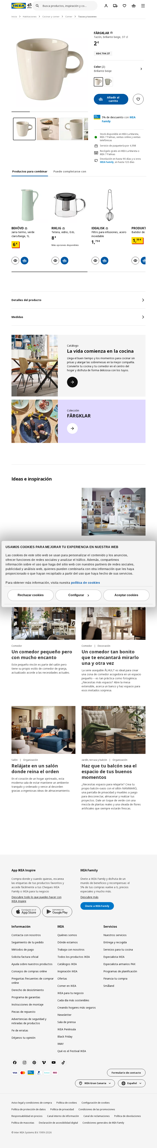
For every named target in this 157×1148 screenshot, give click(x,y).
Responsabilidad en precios (27, 1116)
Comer (68, 16)
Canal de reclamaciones (96, 1116)
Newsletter (64, 1015)
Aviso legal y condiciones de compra (31, 1102)
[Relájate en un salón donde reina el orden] (43, 730)
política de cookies (85, 582)
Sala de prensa (66, 1022)
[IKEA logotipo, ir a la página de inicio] (18, 6)
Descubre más (89, 897)
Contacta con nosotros (26, 935)
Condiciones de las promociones (96, 1109)
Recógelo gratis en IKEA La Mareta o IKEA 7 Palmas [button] (119, 152)
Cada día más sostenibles (73, 1000)
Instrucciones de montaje (27, 1004)
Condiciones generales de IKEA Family (103, 1122)
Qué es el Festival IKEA (71, 1051)
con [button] (119, 119)
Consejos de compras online (29, 971)
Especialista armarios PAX (119, 964)
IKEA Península (66, 1029)
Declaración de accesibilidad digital (58, 1122)
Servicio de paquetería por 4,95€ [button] (118, 145)
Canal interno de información (63, 1116)
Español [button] (132, 1083)
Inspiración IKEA (67, 971)
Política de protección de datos (28, 1109)
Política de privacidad (62, 1109)
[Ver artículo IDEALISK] (110, 205)
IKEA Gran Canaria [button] (95, 1083)
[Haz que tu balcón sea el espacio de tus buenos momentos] (114, 730)
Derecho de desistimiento (27, 990)
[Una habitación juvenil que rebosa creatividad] (114, 512)
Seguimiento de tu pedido (27, 942)
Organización (30, 760)
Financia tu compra (115, 978)
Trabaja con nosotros (70, 949)
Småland (108, 986)
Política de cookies (66, 1102)
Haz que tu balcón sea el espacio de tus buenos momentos (109, 771)
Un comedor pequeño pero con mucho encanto (41, 654)
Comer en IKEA (66, 986)
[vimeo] (44, 1062)
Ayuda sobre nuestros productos (31, 964)
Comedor (16, 645)
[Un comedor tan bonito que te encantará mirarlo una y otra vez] (114, 616)
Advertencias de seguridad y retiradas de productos (28, 1021)
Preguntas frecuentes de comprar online (32, 981)
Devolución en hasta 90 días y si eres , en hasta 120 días (120, 160)
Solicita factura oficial (24, 957)
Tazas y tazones (87, 16)
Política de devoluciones (127, 1116)
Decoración (104, 645)
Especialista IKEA (113, 957)
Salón (14, 760)
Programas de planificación (120, 971)
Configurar (76, 595)
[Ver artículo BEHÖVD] (29, 205)
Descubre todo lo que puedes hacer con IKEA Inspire (36, 899)
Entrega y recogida (115, 942)
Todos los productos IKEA (73, 957)
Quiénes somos (67, 935)
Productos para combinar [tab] (29, 171)
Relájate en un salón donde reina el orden (35, 768)
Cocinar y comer (51, 16)
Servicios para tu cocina (118, 949)
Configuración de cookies (96, 1102)
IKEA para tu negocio (70, 993)
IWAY (60, 1044)
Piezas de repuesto (23, 1012)
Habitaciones (30, 16)
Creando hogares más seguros (76, 1007)
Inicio (14, 16)
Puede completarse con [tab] (69, 171)
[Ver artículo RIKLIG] (70, 205)
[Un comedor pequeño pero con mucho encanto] (43, 616)
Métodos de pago (22, 949)
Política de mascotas (22, 1122)
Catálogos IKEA (67, 964)
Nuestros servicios (115, 935)
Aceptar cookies (126, 595)
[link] (108, 82)
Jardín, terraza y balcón (95, 760)
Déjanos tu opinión (23, 1037)
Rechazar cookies (31, 595)
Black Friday (64, 1036)
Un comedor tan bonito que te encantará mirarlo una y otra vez (110, 657)
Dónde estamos (67, 942)
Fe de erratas (19, 1030)
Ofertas (62, 978)
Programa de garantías (25, 997)
